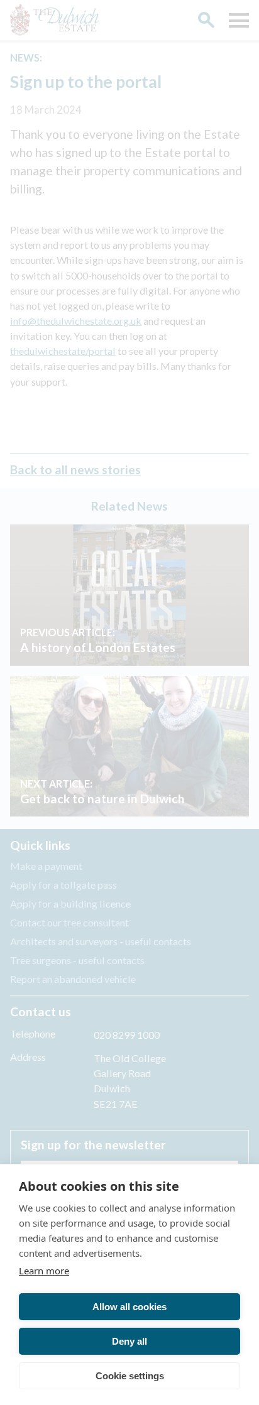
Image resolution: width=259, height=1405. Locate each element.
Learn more (44, 1270)
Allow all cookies (129, 1306)
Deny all (129, 1341)
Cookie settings (130, 1375)
